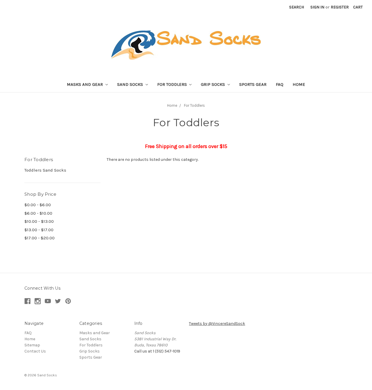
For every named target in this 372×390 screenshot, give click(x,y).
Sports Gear (253, 84)
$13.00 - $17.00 (38, 229)
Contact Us (35, 351)
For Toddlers (172, 84)
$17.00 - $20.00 (39, 238)
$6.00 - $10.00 (38, 213)
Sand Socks (130, 84)
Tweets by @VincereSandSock (217, 323)
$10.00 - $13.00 (39, 221)
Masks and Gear (85, 84)
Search (296, 7)
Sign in (317, 7)
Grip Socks (213, 84)
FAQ (279, 84)
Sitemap (32, 345)
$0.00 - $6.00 (37, 204)
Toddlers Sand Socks (45, 170)
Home (299, 84)
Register (340, 7)
